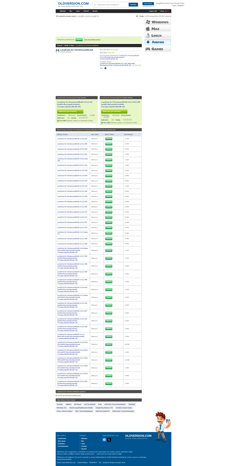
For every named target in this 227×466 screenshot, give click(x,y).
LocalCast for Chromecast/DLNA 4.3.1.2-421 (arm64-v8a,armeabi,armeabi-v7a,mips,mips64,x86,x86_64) (72, 321)
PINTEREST (93, 462)
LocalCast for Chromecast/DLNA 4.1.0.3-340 (72, 191)
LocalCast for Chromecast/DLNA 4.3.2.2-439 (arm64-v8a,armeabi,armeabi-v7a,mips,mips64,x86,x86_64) (119, 57)
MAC (158, 28)
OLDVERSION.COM (73, 3)
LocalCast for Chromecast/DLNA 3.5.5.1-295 (72, 144)
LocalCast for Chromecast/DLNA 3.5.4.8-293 (72, 139)
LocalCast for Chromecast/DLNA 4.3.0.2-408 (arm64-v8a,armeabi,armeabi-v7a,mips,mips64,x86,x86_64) (72, 282)
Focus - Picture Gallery (64, 411)
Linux (78, 11)
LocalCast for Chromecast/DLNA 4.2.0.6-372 (72, 217)
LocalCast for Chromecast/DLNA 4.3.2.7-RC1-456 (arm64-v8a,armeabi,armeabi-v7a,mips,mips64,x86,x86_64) (120, 104)
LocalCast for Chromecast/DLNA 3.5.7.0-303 (72, 154)
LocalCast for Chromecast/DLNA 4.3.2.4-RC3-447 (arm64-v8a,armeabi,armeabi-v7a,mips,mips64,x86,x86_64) (72, 375)
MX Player (77, 404)
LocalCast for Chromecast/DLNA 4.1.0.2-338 (72, 170)
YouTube (60, 404)
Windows (63, 11)
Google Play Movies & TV (104, 408)
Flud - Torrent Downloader (84, 411)
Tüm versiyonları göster (92, 39)
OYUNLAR (158, 49)
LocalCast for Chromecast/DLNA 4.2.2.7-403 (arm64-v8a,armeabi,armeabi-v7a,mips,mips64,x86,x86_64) (72, 258)
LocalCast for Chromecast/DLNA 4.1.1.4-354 (72, 196)
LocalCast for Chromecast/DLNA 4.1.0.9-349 (72, 175)
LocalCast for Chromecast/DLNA (76, 50)
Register (181, 5)
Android (86, 11)
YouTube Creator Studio (124, 408)
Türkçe (162, 11)
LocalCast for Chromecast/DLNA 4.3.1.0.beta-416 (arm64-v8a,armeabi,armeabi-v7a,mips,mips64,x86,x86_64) (72, 297)
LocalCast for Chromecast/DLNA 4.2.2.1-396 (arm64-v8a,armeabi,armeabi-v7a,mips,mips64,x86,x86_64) (72, 266)
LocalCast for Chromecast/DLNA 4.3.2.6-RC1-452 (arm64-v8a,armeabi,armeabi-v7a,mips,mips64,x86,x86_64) (72, 344)
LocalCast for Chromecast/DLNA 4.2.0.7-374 (72, 227)
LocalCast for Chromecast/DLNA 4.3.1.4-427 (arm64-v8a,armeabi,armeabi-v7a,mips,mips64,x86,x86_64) (72, 313)
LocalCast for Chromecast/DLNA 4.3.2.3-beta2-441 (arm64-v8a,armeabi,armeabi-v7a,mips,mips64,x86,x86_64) (71, 336)
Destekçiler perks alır (148, 6)
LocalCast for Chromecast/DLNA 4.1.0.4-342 (72, 181)
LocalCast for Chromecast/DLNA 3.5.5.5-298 (72, 149)
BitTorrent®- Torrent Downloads (123, 411)
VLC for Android (89, 404)
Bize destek (148, 3)
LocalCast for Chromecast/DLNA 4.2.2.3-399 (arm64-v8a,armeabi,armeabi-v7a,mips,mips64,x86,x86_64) (72, 274)
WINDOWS (158, 22)
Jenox (123, 462)
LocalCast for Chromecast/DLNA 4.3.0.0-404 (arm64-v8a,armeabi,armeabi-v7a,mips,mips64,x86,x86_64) (72, 289)
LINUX (158, 35)
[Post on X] (105, 68)
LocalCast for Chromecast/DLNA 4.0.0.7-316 (72, 165)
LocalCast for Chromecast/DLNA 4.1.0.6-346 (72, 186)
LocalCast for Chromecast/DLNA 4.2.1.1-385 (72, 238)
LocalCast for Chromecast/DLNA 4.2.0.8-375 (72, 212)
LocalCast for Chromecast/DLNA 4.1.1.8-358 (72, 201)
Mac (71, 11)
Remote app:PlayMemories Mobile (81, 408)
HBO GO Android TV (102, 411)
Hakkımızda (62, 438)
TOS (99, 462)
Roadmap (61, 444)
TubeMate (132, 404)
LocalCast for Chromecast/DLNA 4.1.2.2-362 (72, 207)
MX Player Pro (61, 408)
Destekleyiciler (63, 446)
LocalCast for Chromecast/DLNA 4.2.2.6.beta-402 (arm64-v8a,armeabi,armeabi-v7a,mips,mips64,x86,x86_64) (72, 250)
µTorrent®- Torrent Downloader (115, 404)
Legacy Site (153, 11)
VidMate (68, 404)
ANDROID (158, 42)
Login (174, 5)
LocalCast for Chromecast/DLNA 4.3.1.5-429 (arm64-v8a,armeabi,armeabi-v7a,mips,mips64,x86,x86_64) (72, 329)
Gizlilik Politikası (82, 462)
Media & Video (69, 45)
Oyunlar (95, 11)
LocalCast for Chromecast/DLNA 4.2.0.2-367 (72, 222)
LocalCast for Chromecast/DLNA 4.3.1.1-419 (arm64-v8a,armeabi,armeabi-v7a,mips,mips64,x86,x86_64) (72, 305)
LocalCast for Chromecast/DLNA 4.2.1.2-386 (72, 244)
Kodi (99, 404)
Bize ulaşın (61, 441)
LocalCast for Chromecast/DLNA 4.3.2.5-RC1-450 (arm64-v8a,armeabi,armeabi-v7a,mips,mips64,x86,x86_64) (72, 352)
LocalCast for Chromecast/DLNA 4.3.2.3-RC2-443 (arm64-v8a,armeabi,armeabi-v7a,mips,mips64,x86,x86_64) (72, 368)
